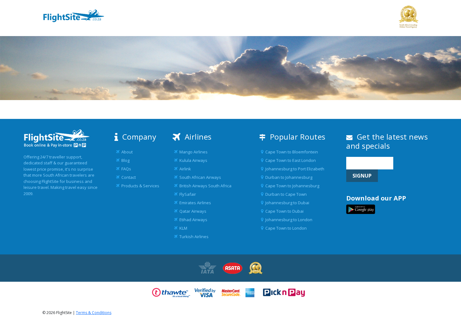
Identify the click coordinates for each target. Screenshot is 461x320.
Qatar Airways (192, 211)
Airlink (184, 169)
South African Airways (199, 177)
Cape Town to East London (289, 160)
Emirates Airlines (194, 202)
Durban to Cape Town (285, 194)
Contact (127, 177)
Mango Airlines (193, 152)
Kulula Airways (192, 160)
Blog (124, 160)
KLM (182, 228)
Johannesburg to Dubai (286, 202)
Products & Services (139, 186)
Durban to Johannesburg (287, 177)
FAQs (125, 169)
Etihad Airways (192, 219)
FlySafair (187, 194)
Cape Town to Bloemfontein (290, 152)
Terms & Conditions (93, 312)
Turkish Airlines (193, 236)
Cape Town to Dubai (283, 211)
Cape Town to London (285, 228)
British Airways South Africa (204, 186)
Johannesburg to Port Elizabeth (293, 169)
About (126, 152)
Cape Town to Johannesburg (291, 186)
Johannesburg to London (287, 219)
